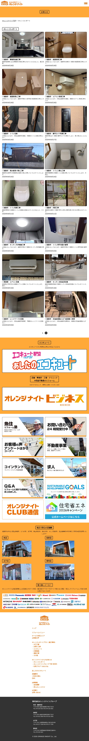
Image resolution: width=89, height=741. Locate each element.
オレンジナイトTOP (9, 21)
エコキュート (38, 649)
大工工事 (36, 644)
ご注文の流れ (36, 676)
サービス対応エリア (38, 636)
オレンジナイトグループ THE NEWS (45, 664)
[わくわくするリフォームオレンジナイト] (12, 3)
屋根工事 (36, 653)
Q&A (33, 678)
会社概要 (36, 685)
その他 (36, 655)
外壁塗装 (36, 651)
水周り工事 (37, 646)
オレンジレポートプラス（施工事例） (44, 642)
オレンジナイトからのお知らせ (42, 660)
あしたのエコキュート (39, 670)
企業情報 (35, 682)
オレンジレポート (39, 662)
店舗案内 (35, 674)
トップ (34, 628)
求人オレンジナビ (39, 687)
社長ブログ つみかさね (41, 666)
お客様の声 (35, 638)
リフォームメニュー (38, 632)
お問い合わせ (36, 692)
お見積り (35, 690)
